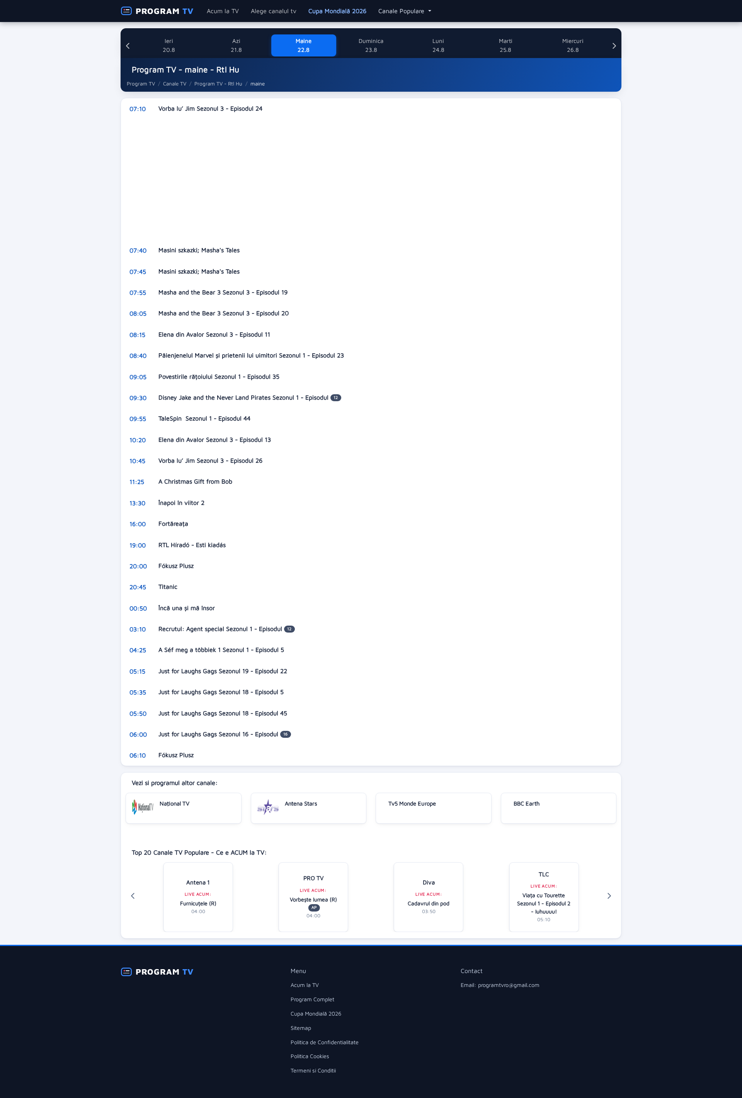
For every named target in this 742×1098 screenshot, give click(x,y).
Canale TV (174, 83)
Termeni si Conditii (313, 1070)
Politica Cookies (310, 1056)
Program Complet (312, 999)
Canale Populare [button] (402, 10)
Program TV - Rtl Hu (218, 83)
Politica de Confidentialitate (325, 1042)
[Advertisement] (353, 179)
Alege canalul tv (273, 10)
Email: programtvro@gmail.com (500, 985)
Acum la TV (223, 10)
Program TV (141, 83)
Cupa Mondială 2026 (337, 10)
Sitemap (301, 1027)
